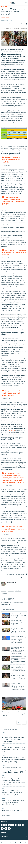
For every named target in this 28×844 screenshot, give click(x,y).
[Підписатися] (9, 828)
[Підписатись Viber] (19, 825)
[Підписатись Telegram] (23, 825)
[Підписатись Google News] (5, 825)
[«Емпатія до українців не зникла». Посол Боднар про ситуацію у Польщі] (6, 615)
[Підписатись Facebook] (2, 825)
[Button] (10, 24)
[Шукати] (25, 842)
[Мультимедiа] (15, 842)
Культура (4, 6)
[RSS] (2, 828)
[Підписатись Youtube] (12, 825)
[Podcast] (5, 828)
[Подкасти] (20, 842)
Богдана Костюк (5, 17)
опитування (11, 430)
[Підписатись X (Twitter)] (9, 825)
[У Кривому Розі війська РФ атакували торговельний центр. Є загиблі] (14, 703)
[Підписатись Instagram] (16, 825)
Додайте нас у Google (6, 842)
